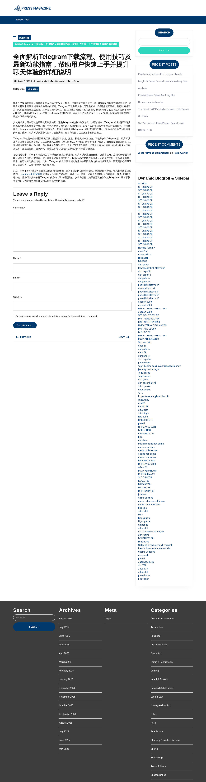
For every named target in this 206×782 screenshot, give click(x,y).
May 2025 (64, 749)
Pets (153, 723)
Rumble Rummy (146, 247)
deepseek (143, 555)
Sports (154, 749)
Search (164, 32)
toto (140, 393)
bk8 (140, 437)
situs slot (143, 410)
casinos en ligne (146, 447)
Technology (157, 757)
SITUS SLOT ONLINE (148, 315)
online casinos (145, 497)
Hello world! (180, 152)
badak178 (143, 406)
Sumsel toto (144, 342)
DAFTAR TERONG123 (149, 322)
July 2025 (64, 731)
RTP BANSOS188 (147, 464)
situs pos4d (144, 386)
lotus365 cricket (146, 460)
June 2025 (64, 740)
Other (154, 714)
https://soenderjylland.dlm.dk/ (153, 396)
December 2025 (67, 688)
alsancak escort (146, 288)
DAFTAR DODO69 (147, 329)
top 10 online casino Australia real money (159, 366)
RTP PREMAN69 (146, 474)
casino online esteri (148, 450)
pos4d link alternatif (148, 285)
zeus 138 (143, 568)
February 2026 (66, 670)
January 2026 (66, 679)
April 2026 (64, 653)
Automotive (157, 627)
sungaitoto (144, 278)
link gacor (143, 258)
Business (24, 38)
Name (17, 258)
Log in (108, 618)
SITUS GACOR (145, 187)
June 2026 (64, 636)
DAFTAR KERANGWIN (148, 318)
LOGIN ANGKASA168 (148, 339)
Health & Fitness (159, 679)
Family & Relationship (162, 662)
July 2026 (64, 627)
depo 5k (142, 345)
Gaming (155, 670)
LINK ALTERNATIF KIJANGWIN (152, 325)
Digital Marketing (159, 644)
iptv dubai (143, 416)
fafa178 (142, 183)
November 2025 (67, 696)
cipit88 (141, 403)
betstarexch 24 (146, 433)
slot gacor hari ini (147, 383)
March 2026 (65, 662)
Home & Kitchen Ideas (162, 688)
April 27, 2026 (24, 81)
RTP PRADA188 (146, 491)
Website (17, 297)
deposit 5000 (145, 302)
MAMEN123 (144, 487)
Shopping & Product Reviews (165, 740)
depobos (142, 440)
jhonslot (142, 494)
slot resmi (143, 535)
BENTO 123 (144, 332)
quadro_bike (42, 81)
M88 (140, 514)
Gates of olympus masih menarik (155, 545)
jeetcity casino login (148, 369)
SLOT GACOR (145, 477)
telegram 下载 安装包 (31, 174)
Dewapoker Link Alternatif (151, 268)
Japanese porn (146, 562)
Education (156, 653)
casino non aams (147, 454)
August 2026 (65, 618)
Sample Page (22, 19)
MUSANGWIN (144, 484)
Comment (19, 207)
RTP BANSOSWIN (147, 427)
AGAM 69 (143, 467)
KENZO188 (143, 481)
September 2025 (67, 714)
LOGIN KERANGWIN (147, 470)
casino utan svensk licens (151, 501)
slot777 (142, 565)
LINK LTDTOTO (145, 420)
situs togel (143, 413)
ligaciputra (143, 541)
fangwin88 (143, 399)
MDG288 (142, 261)
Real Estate (157, 731)
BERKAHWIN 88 (146, 538)
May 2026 (64, 644)
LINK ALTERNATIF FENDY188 (152, 308)
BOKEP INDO (144, 430)
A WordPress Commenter (153, 152)
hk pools (142, 508)
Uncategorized (158, 775)
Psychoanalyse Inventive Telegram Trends (160, 74)
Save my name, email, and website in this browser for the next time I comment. (56, 316)
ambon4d (143, 524)
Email (16, 277)
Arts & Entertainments (162, 618)
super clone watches (149, 504)
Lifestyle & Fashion (160, 705)
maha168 (143, 251)
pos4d (141, 423)
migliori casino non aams (151, 443)
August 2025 (65, 723)
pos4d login (144, 362)
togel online (144, 372)
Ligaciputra (144, 518)
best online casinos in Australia (154, 548)
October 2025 (66, 705)
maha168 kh (144, 254)
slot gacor (143, 379)
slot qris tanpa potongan (151, 531)
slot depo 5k (144, 271)
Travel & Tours (158, 766)
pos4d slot (143, 579)
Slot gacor (143, 264)
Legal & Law (157, 696)
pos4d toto (144, 575)
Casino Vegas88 (146, 552)
